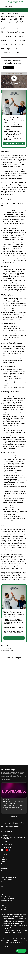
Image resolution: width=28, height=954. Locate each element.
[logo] (12, 823)
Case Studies (4, 868)
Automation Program (6, 900)
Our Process (4, 859)
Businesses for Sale (11, 13)
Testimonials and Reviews (8, 863)
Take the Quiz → (19, 2)
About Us (3, 857)
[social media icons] (2, 850)
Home (2, 13)
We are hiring (4, 870)
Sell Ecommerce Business (7, 881)
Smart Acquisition (6, 896)
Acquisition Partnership (7, 898)
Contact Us (4, 861)
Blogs (2, 886)
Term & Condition (5, 910)
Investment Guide (6, 884)
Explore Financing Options (8, 894)
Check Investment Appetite (8, 877)
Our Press (3, 866)
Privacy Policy (4, 907)
